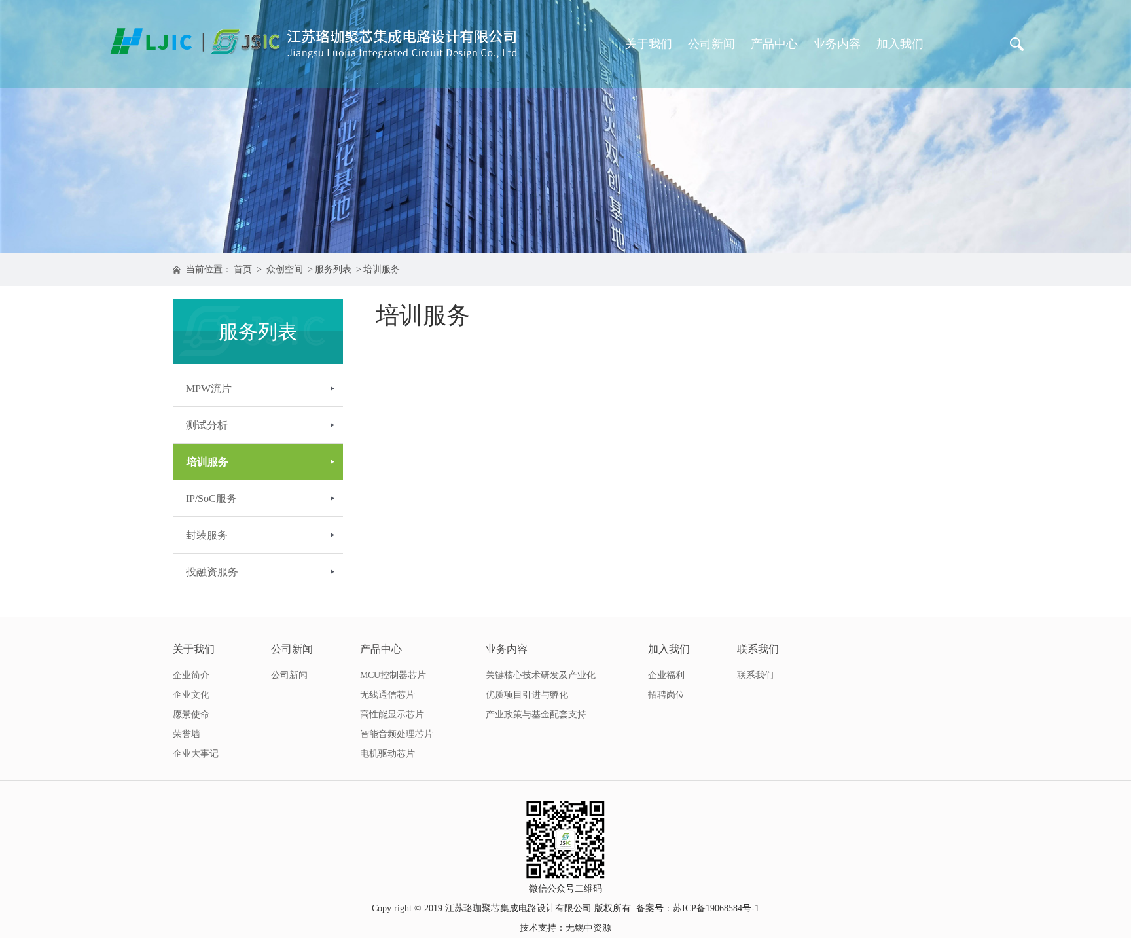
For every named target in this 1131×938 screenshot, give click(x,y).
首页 (243, 269)
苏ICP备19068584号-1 (716, 908)
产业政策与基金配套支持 (536, 714)
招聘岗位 (666, 695)
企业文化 (191, 695)
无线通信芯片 (387, 695)
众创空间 (284, 269)
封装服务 (207, 535)
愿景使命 (191, 714)
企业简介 (191, 675)
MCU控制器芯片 (393, 675)
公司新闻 (711, 43)
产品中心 (774, 43)
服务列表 (333, 269)
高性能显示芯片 (392, 714)
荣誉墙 (186, 734)
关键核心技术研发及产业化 (541, 675)
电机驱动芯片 (387, 754)
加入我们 (900, 43)
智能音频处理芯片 (396, 734)
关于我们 (648, 43)
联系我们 (758, 649)
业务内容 (837, 43)
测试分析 (207, 425)
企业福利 (666, 675)
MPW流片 (209, 388)
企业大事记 (196, 754)
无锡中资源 (588, 928)
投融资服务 (212, 571)
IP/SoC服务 (211, 498)
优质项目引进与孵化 (527, 695)
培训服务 (381, 269)
